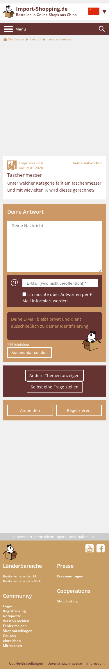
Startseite (16, 39)
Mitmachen (12, 645)
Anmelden (30, 410)
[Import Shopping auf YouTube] (90, 550)
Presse (65, 565)
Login (7, 606)
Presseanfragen (70, 576)
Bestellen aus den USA (22, 581)
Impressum (95, 663)
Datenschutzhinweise (64, 663)
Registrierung (14, 611)
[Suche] (102, 29)
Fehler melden (15, 625)
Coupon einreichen (12, 638)
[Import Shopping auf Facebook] (101, 550)
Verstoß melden (16, 620)
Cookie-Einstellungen (26, 663)
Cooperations (73, 590)
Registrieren (79, 410)
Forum (35, 39)
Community (17, 595)
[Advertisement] (54, 99)
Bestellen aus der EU (20, 576)
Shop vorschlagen (18, 630)
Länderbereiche (22, 565)
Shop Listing (67, 601)
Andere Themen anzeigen (54, 375)
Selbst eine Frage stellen (54, 387)
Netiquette (12, 615)
